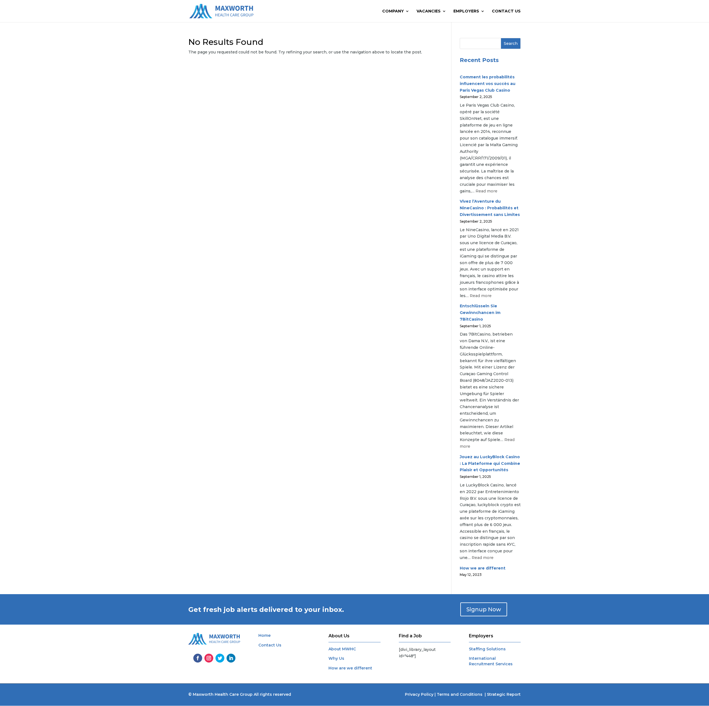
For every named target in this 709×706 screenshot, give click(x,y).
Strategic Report (504, 694)
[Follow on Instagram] (208, 658)
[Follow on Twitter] (219, 658)
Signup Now (483, 609)
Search (511, 43)
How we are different (482, 568)
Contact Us (506, 11)
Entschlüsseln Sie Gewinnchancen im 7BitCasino (480, 312)
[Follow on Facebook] (197, 658)
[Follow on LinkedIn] (231, 658)
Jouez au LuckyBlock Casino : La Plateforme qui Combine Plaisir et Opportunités (490, 463)
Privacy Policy (419, 694)
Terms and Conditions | (462, 694)
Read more (486, 191)
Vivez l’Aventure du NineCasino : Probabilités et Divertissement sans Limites (490, 208)
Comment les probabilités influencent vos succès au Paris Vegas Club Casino (487, 83)
